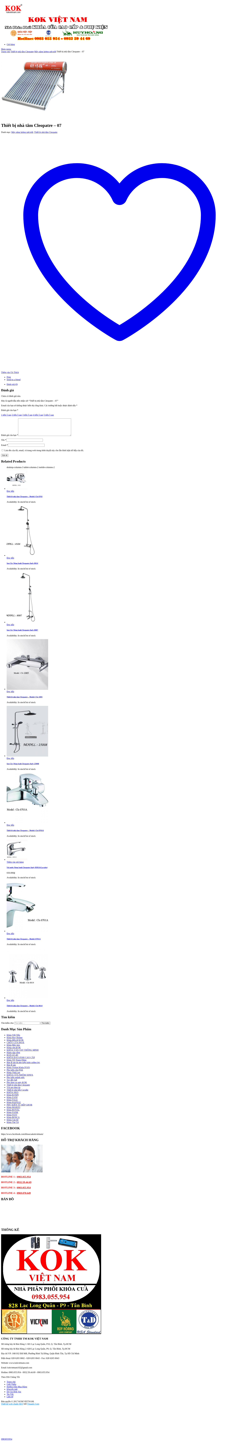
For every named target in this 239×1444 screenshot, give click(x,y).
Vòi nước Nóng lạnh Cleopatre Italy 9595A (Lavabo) (27, 867)
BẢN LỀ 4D (12, 1055)
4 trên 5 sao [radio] (38, 415)
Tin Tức (10, 1394)
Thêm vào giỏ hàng (15, 862)
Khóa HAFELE (14, 1102)
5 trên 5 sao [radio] (49, 415)
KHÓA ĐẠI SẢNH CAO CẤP (21, 1057)
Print (9, 377)
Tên (3, 440)
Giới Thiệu (11, 1384)
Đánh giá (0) (12, 384)
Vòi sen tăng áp (13, 1087)
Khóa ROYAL (13, 1110)
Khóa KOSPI (13, 1095)
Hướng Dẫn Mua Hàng (17, 1387)
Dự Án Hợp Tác (14, 1392)
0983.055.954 (24, 1176)
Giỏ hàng (11, 44)
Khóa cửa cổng (13, 1052)
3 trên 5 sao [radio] (27, 415)
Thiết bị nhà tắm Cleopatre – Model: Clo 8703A (25, 830)
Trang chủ (5, 51)
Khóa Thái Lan (13, 1072)
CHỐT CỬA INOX (15, 1042)
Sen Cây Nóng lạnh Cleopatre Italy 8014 (22, 563)
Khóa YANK (12, 1112)
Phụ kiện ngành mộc (16, 1077)
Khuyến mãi (12, 1389)
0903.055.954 (24, 1187)
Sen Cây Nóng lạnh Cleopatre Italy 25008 (23, 764)
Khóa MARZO (13, 1107)
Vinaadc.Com (33, 1404)
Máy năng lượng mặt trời (45, 51)
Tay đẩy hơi (12, 1080)
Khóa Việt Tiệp (13, 1035)
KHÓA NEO (12, 1092)
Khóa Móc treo (13, 1045)
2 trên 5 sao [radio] (17, 415)
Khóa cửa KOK (14, 1047)
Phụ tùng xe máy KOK (17, 1082)
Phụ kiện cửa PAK (15, 1070)
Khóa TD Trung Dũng (16, 1060)
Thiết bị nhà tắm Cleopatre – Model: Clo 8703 (24, 496)
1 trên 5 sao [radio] (6, 415)
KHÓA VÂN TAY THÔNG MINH (23, 1050)
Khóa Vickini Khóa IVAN (18, 1067)
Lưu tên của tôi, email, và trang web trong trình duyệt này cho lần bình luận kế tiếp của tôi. (44, 450)
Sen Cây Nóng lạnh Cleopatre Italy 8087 (22, 630)
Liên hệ (10, 1397)
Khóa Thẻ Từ (13, 1122)
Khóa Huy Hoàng (14, 1037)
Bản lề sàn (11, 1065)
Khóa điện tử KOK (15, 1040)
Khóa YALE (12, 1100)
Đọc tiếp (10, 491)
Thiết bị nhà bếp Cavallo (17, 1090)
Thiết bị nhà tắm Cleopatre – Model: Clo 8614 (24, 1006)
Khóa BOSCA (13, 1117)
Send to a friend (13, 379)
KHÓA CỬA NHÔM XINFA (20, 1075)
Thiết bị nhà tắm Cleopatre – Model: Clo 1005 (24, 697)
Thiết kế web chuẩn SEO (12, 1404)
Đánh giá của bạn (9, 410)
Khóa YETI (12, 1115)
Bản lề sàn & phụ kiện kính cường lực (23, 1062)
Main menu (6, 49)
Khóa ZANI (12, 1097)
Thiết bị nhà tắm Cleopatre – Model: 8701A (24, 939)
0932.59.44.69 (24, 1182)
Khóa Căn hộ (12, 1120)
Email (4, 445)
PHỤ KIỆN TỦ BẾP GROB (19, 1105)
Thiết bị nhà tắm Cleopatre (22, 51)
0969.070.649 (24, 1193)
